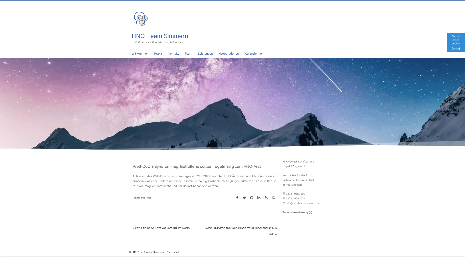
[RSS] (266, 197)
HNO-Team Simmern (160, 35)
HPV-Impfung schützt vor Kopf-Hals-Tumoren (161, 228)
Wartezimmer (253, 53)
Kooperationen (229, 53)
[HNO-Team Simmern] (141, 26)
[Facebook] (237, 197)
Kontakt (173, 53)
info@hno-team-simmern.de (302, 203)
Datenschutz (173, 252)
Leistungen (205, 53)
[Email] (273, 197)
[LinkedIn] (258, 197)
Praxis (158, 53)
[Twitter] (244, 197)
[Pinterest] (251, 197)
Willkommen (140, 53)
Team (188, 53)
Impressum (159, 252)
